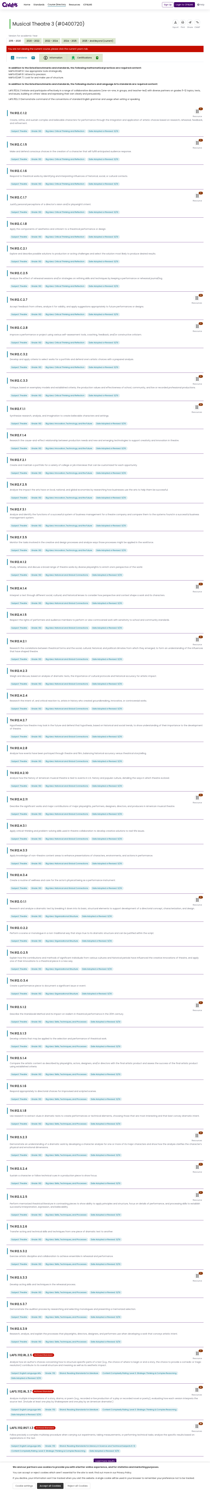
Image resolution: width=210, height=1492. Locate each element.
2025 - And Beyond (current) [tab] (97, 40)
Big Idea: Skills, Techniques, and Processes (66, 1021)
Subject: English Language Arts (26, 1373)
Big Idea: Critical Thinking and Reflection (65, 131)
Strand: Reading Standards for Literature (78, 1373)
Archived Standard (43, 1355)
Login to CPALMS (184, 4)
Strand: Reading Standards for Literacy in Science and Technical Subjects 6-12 (97, 1446)
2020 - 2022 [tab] (33, 40)
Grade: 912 (36, 131)
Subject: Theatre (19, 131)
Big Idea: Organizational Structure (62, 916)
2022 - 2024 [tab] (51, 40)
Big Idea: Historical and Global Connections (67, 575)
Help (202, 4)
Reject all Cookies (78, 1485)
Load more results (105, 1461)
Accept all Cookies (50, 1485)
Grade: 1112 (50, 1373)
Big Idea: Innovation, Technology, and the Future (69, 423)
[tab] (22, 58)
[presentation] (33, 41)
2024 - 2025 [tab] (70, 40)
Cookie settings (24, 1485)
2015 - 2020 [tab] (15, 40)
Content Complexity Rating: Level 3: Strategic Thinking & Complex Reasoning (139, 1373)
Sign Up (168, 4)
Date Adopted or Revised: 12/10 (103, 131)
